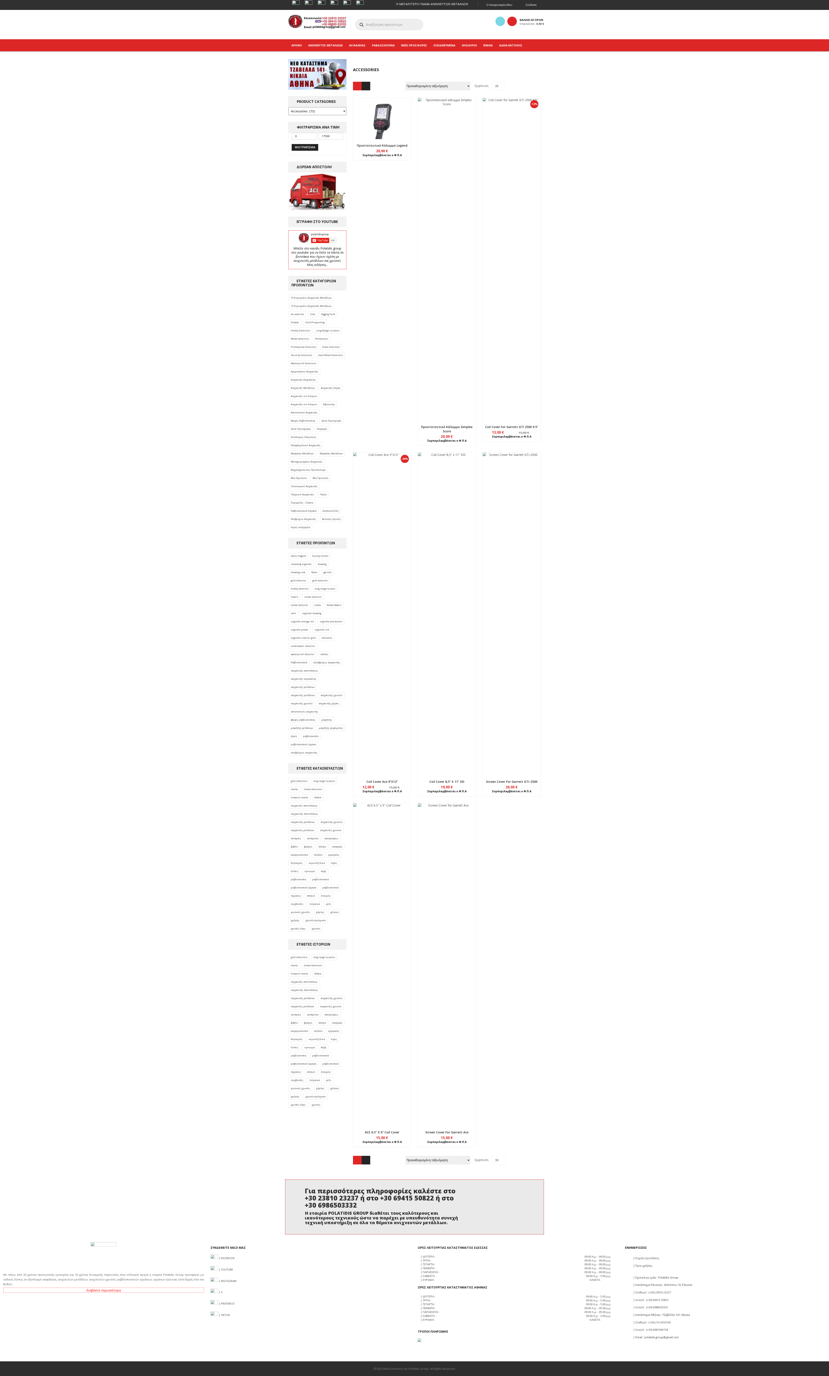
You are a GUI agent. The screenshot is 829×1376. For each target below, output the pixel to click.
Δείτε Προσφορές (331, 420)
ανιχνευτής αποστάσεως (304, 670)
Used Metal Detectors (330, 355)
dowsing (322, 564)
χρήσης (295, 920)
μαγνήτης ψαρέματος (331, 728)
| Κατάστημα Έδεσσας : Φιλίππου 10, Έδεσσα (662, 1285)
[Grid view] (357, 86)
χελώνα (334, 912)
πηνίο (294, 736)
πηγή (323, 871)
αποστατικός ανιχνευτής (304, 711)
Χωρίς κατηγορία (300, 527)
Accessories (297, 314)
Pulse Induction (331, 346)
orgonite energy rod (302, 621)
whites (324, 654)
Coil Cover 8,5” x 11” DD (446, 782)
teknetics (327, 637)
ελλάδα (318, 854)
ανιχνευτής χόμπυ (329, 703)
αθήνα (317, 797)
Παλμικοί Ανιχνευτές (302, 494)
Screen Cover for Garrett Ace (446, 1132)
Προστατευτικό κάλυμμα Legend (382, 145)
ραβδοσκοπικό (330, 887)
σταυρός (326, 895)
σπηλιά (311, 895)
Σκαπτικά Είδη (331, 510)
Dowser (295, 322)
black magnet (298, 555)
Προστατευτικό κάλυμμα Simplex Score (447, 429)
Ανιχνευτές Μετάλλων (303, 387)
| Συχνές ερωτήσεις (646, 1258)
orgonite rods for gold (303, 637)
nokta (317, 605)
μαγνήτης (326, 719)
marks (294, 789)
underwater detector (303, 646)
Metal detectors (300, 338)
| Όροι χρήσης (642, 1266)
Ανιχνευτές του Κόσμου (304, 396)
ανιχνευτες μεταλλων (302, 830)
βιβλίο (294, 846)
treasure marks (299, 797)
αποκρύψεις (331, 838)
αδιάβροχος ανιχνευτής (326, 662)
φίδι (328, 903)
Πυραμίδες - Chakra (302, 502)
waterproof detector (303, 654)
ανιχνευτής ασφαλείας (303, 678)
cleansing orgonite (301, 564)
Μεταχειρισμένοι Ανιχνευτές (306, 461)
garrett (327, 572)
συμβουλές (297, 903)
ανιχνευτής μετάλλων (303, 687)
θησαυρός (297, 863)
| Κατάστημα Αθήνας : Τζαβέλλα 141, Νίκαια (661, 1315)
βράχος (308, 846)
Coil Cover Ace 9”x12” (382, 782)
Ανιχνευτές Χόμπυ (330, 387)
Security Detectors (301, 355)
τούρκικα (314, 903)
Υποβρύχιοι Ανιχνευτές (303, 519)
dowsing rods (298, 572)
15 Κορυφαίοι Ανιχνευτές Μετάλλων (311, 297)
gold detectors (299, 781)
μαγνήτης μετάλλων (302, 728)
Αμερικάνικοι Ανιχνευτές (304, 371)
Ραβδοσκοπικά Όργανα (303, 510)
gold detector (298, 580)
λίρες (334, 863)
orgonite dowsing (311, 613)
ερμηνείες (333, 854)
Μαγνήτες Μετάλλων (302, 453)
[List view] (366, 86)
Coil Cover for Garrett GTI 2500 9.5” (511, 427)
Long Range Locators (327, 330)
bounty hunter (320, 555)
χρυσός (316, 928)
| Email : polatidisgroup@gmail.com (656, 1337)
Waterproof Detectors (303, 363)
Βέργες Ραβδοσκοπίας (303, 420)
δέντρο (322, 846)
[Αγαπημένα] (500, 21)
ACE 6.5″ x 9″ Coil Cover (382, 1132)
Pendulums (321, 338)
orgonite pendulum (331, 621)
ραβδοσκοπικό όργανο (303, 744)
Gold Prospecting (314, 322)
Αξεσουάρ (329, 404)
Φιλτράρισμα (305, 147)
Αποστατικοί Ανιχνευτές (304, 412)
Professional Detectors (303, 346)
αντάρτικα (312, 838)
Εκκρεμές (322, 428)
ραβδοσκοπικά (320, 879)
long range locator (325, 588)
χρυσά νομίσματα (315, 920)
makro (294, 596)
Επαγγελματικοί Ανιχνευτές (306, 445)
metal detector (313, 596)
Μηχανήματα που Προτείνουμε (308, 469)
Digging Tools (328, 314)
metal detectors (313, 789)
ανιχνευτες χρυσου (331, 830)
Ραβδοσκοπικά (299, 662)
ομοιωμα (309, 871)
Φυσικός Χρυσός (331, 519)
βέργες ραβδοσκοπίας (303, 719)
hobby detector (300, 588)
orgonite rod (322, 629)
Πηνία (323, 494)
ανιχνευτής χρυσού (331, 695)
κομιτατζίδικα (317, 863)
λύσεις (294, 871)
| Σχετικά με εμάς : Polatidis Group (655, 1277)
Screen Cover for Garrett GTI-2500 (511, 782)
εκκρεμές (337, 846)
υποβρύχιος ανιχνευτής (304, 752)
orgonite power (300, 629)
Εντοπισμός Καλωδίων (303, 437)
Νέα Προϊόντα (299, 478)
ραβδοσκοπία (310, 736)
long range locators (324, 781)
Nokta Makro (334, 605)
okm (293, 613)
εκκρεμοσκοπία (299, 854)
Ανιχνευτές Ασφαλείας (303, 379)
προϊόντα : (532, 24)
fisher (314, 572)
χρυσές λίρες (298, 928)
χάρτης (320, 912)
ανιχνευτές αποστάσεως (304, 805)
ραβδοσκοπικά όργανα (303, 887)
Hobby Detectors (300, 330)
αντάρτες (296, 838)
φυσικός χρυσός (300, 912)
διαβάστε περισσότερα (103, 1290)
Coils (312, 314)
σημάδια (296, 895)
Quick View (382, 110)
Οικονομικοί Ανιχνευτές (304, 486)
